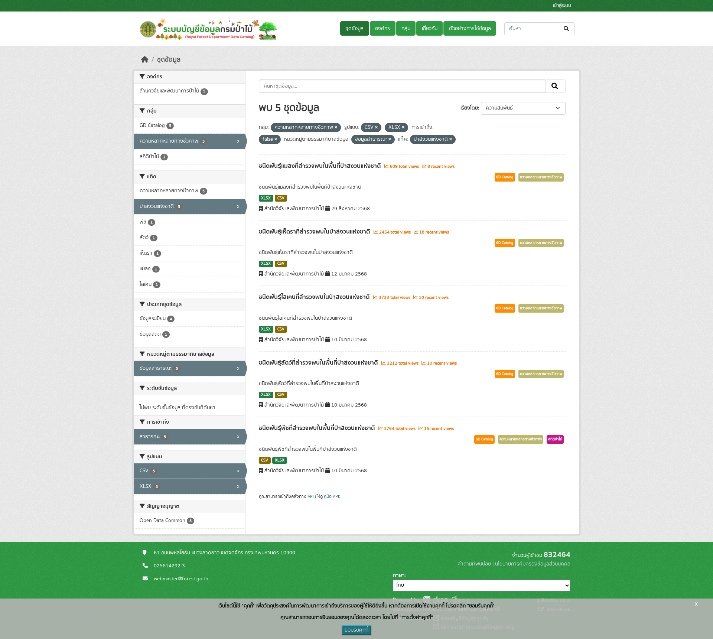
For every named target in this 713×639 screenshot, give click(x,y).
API (310, 496)
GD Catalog (505, 177)
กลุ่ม (405, 28)
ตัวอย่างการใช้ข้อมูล (470, 28)
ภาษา (399, 575)
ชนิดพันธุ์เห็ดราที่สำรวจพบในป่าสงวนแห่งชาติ (315, 232)
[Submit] (567, 28)
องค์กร (382, 28)
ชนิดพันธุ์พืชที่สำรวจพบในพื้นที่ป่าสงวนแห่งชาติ (318, 428)
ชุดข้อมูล (354, 28)
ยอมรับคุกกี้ (356, 630)
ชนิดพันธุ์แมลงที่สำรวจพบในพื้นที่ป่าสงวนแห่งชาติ (320, 166)
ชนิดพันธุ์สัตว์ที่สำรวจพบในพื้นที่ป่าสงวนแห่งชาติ (319, 363)
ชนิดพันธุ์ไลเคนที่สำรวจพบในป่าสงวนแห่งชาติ (315, 297)
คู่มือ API (331, 496)
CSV (280, 198)
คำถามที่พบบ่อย (474, 564)
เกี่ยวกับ (429, 28)
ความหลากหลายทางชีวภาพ (541, 177)
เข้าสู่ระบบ (562, 5)
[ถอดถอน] (336, 128)
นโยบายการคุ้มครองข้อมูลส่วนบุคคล (532, 564)
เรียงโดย (469, 108)
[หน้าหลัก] (145, 60)
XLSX (266, 198)
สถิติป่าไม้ (555, 439)
